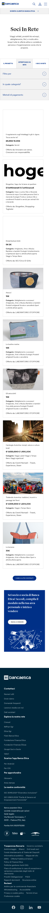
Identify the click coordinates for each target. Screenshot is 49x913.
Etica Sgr (8, 731)
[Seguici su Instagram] (22, 907)
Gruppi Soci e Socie (12, 749)
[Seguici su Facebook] (13, 907)
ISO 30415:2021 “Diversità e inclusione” (20, 793)
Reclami (8, 883)
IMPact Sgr (8, 726)
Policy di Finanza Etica (13, 862)
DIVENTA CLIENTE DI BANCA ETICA (22, 11)
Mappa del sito (32, 855)
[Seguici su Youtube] (39, 907)
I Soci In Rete (41, 63)
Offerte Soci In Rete (24, 63)
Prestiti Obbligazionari (13, 877)
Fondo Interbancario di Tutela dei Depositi (21, 852)
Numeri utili (9, 694)
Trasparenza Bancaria (14, 846)
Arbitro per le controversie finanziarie (20, 886)
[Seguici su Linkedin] (30, 907)
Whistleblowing (10, 889)
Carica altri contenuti (24, 578)
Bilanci (21, 849)
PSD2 (27, 877)
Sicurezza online (29, 880)
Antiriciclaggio (10, 849)
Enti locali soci (33, 849)
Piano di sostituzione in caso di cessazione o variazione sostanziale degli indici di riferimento (22, 871)
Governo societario (35, 846)
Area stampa (9, 783)
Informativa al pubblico (13, 855)
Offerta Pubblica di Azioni (22, 859)
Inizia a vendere (17, 622)
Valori (6, 754)
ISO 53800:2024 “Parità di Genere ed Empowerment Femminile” (20, 798)
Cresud (7, 722)
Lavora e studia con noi (14, 707)
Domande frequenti (12, 703)
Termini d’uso (31, 893)
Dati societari (9, 712)
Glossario (8, 778)
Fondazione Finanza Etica (15, 740)
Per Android (9, 764)
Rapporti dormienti (12, 880)
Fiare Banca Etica (11, 736)
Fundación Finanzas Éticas (15, 745)
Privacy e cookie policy (14, 893)
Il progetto (8, 63)
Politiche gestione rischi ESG (16, 865)
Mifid (6, 859)
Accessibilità (25, 889)
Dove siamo (9, 698)
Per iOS (7, 768)
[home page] (10, 3)
